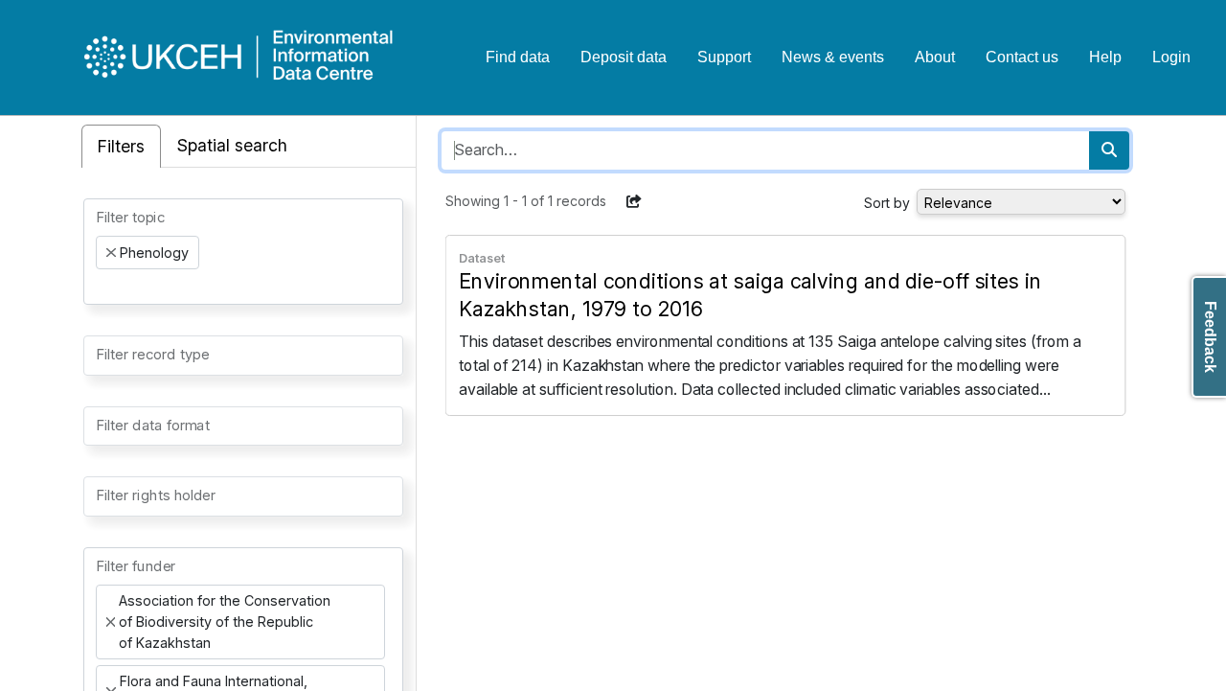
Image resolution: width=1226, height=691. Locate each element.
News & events (833, 57)
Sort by (887, 203)
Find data (518, 57)
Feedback (1210, 337)
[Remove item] (111, 253)
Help (1105, 57)
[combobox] (243, 251)
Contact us (1022, 57)
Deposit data (623, 57)
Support (724, 57)
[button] (634, 201)
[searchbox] (101, 286)
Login (1171, 57)
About (935, 57)
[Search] (1109, 150)
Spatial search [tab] (232, 145)
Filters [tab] (121, 146)
